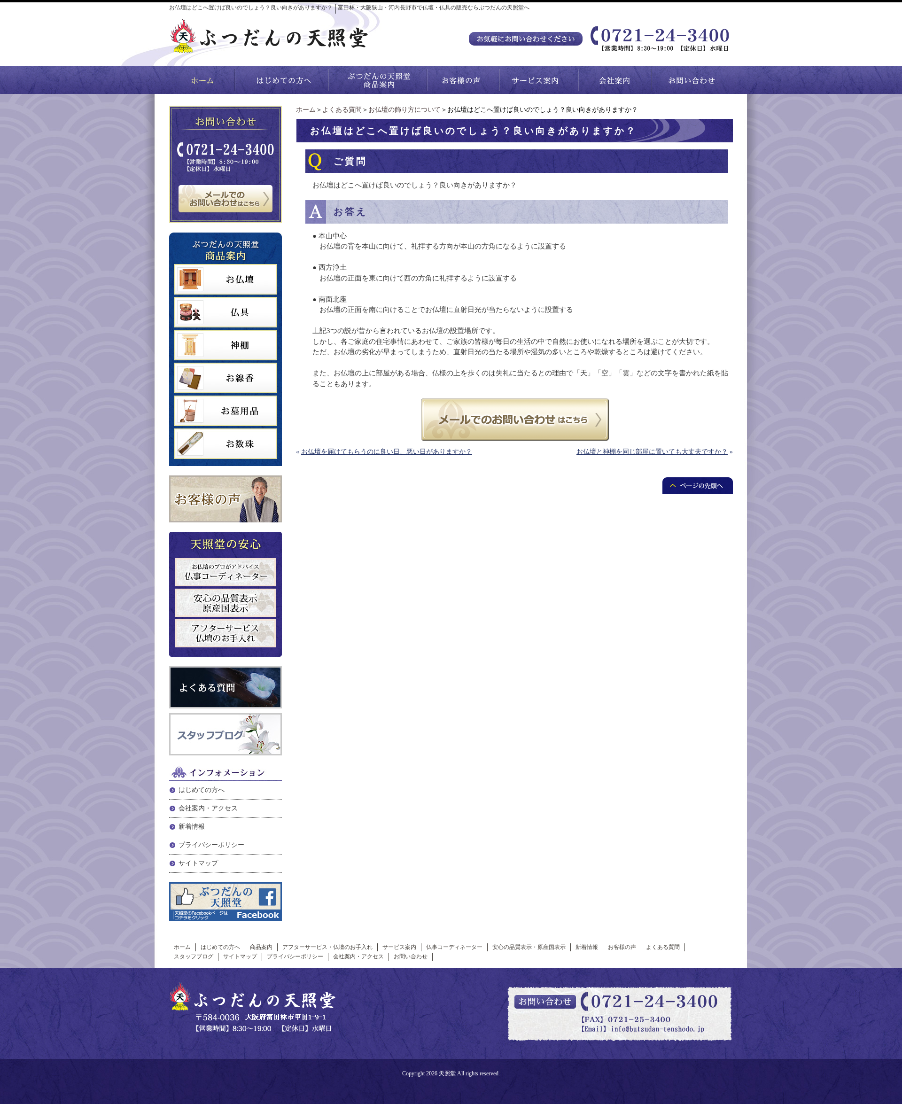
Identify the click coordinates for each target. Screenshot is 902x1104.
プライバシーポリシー (211, 844)
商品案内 (261, 947)
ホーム (306, 109)
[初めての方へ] (282, 80)
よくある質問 (342, 109)
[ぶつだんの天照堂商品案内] (378, 80)
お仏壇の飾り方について (404, 109)
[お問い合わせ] (692, 80)
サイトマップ (198, 863)
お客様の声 (622, 947)
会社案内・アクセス (208, 808)
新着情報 (192, 826)
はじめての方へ (202, 789)
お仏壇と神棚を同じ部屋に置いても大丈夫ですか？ (652, 451)
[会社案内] (615, 80)
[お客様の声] (464, 80)
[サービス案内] (539, 80)
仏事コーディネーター (454, 947)
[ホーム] (202, 80)
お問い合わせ (411, 956)
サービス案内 (399, 947)
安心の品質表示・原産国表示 (529, 947)
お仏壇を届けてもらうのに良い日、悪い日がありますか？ (386, 451)
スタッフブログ (193, 956)
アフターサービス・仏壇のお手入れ (327, 947)
